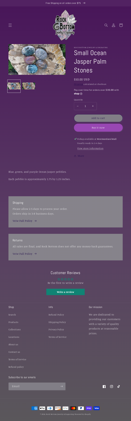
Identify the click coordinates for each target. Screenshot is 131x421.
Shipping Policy (57, 322)
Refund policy (16, 366)
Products (13, 322)
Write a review (65, 292)
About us (13, 344)
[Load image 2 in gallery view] (28, 86)
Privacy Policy (56, 329)
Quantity (78, 99)
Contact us (14, 351)
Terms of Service (17, 359)
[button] (10, 25)
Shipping (78, 84)
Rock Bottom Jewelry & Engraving (60, 414)
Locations (13, 337)
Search (12, 314)
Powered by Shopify (83, 414)
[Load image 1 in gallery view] (14, 86)
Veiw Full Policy (22, 220)
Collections (14, 329)
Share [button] (81, 155)
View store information (90, 148)
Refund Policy (56, 314)
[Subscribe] (61, 386)
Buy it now (98, 127)
